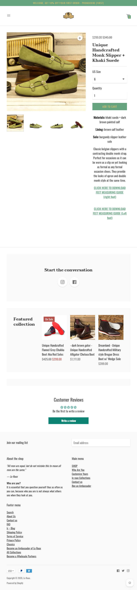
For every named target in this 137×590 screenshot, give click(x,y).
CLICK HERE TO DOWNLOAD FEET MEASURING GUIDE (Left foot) (110, 213)
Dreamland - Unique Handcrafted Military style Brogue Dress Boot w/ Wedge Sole (109, 352)
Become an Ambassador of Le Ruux (24, 548)
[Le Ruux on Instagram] (128, 570)
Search (10, 512)
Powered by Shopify (15, 583)
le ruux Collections (81, 478)
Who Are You (78, 470)
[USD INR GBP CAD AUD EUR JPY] (9, 571)
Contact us (77, 482)
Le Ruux (26, 578)
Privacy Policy (14, 540)
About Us (11, 516)
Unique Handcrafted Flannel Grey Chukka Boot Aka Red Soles (53, 349)
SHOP (75, 466)
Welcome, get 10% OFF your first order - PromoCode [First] (68, 3)
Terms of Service (15, 536)
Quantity (97, 88)
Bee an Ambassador (81, 486)
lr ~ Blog (11, 528)
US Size (96, 71)
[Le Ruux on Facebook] (118, 570)
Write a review (68, 421)
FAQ (8, 524)
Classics (11, 544)
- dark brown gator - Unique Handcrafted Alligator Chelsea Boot (82, 349)
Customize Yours (80, 474)
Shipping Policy (14, 532)
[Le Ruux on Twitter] (123, 570)
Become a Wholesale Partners (21, 556)
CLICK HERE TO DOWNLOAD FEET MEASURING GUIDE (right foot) (110, 192)
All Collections (14, 552)
